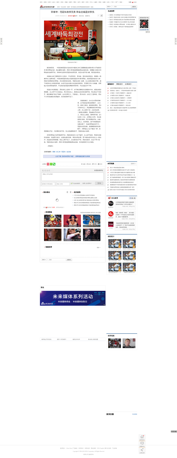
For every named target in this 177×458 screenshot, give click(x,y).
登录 (53, 207)
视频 (66, 2)
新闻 (45, 2)
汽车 (112, 2)
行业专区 (134, 414)
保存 (89, 164)
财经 (58, 2)
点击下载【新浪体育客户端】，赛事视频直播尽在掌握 (72, 156)
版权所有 (91, 454)
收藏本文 (87, 16)
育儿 (91, 2)
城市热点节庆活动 (46, 339)
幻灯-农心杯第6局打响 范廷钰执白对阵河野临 (86, 200)
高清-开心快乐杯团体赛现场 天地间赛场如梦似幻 (87, 202)
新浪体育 (70, 16)
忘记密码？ (89, 183)
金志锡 (68, 152)
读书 (79, 2)
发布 (99, 183)
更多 (121, 2)
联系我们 (81, 448)
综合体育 (63, 7)
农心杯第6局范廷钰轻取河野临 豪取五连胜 (85, 197)
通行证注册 (108, 448)
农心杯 (58, 152)
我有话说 (81, 16)
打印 (95, 164)
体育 (49, 2)
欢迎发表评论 (98, 170)
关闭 (148, 32)
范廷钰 (63, 152)
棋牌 (68, 7)
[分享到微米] (48, 164)
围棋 (54, 152)
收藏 (104, 2)
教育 (83, 2)
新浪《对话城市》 (62, 339)
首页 (41, 2)
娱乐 (53, 2)
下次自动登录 (76, 183)
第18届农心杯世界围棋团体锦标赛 (80, 7)
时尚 (87, 2)
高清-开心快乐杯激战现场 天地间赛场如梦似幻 (86, 205)
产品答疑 (114, 448)
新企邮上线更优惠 (93, 339)
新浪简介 (62, 448)
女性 (108, 2)
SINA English (100, 448)
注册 (130, 2)
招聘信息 (87, 448)
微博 (70, 2)
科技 (62, 2)
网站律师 (93, 448)
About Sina (69, 448)
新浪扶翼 (110, 414)
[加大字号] (101, 15)
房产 (116, 2)
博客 (74, 2)
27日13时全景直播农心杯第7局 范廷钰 (84, 195)
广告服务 (75, 448)
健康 (95, 2)
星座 (100, 2)
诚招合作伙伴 (76, 339)
